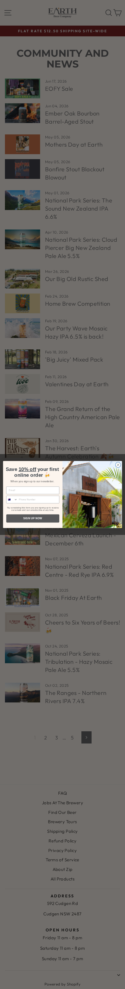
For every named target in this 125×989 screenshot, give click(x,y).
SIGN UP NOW (32, 518)
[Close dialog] (118, 464)
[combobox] (11, 499)
